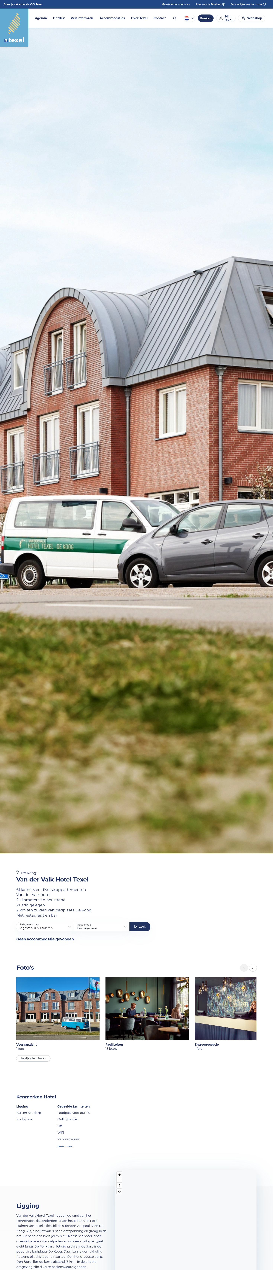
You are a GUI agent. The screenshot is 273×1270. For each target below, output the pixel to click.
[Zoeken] (174, 18)
